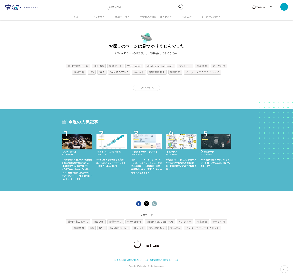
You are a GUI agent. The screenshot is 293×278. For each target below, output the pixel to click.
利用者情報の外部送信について (164, 260)
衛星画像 (202, 66)
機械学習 (79, 72)
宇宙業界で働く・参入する (155, 17)
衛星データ (121, 17)
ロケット (139, 72)
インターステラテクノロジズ (202, 72)
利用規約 (118, 260)
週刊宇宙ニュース (78, 66)
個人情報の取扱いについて (136, 260)
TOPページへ (146, 87)
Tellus (186, 17)
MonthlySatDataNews (160, 66)
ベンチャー (185, 66)
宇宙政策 (175, 72)
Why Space (134, 66)
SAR (101, 72)
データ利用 (218, 66)
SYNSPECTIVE (119, 72)
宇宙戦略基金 (157, 72)
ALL (76, 17)
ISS (92, 72)
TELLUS (99, 66)
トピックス (96, 17)
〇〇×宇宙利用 (210, 17)
